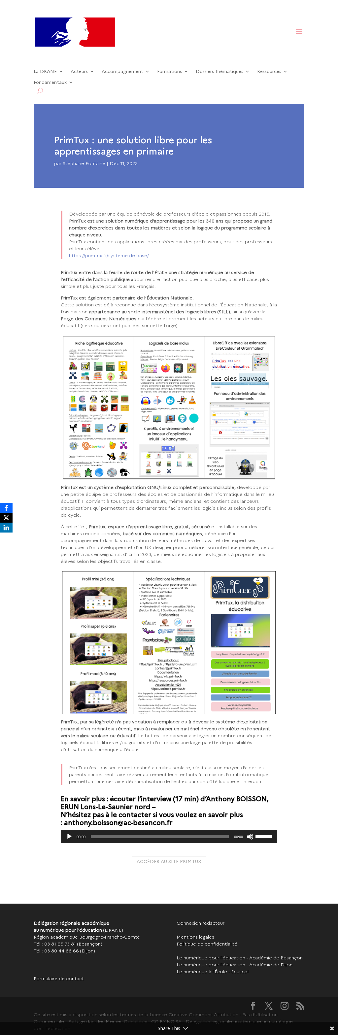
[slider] (264, 836)
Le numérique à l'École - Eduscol (213, 972)
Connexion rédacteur (200, 923)
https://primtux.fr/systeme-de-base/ (109, 256)
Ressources (269, 71)
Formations (169, 71)
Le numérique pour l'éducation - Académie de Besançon (240, 958)
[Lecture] (69, 836)
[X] (6, 518)
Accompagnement (122, 71)
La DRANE (45, 71)
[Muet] (250, 836)
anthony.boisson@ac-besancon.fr (118, 823)
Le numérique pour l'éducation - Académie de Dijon (234, 965)
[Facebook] (6, 508)
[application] (169, 836)
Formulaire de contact (59, 979)
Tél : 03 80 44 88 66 (56, 951)
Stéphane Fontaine (84, 163)
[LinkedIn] (6, 528)
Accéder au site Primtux (169, 861)
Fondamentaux (50, 82)
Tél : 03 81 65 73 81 (55, 944)
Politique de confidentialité (207, 944)
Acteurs (79, 71)
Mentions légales (195, 937)
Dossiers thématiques (219, 71)
